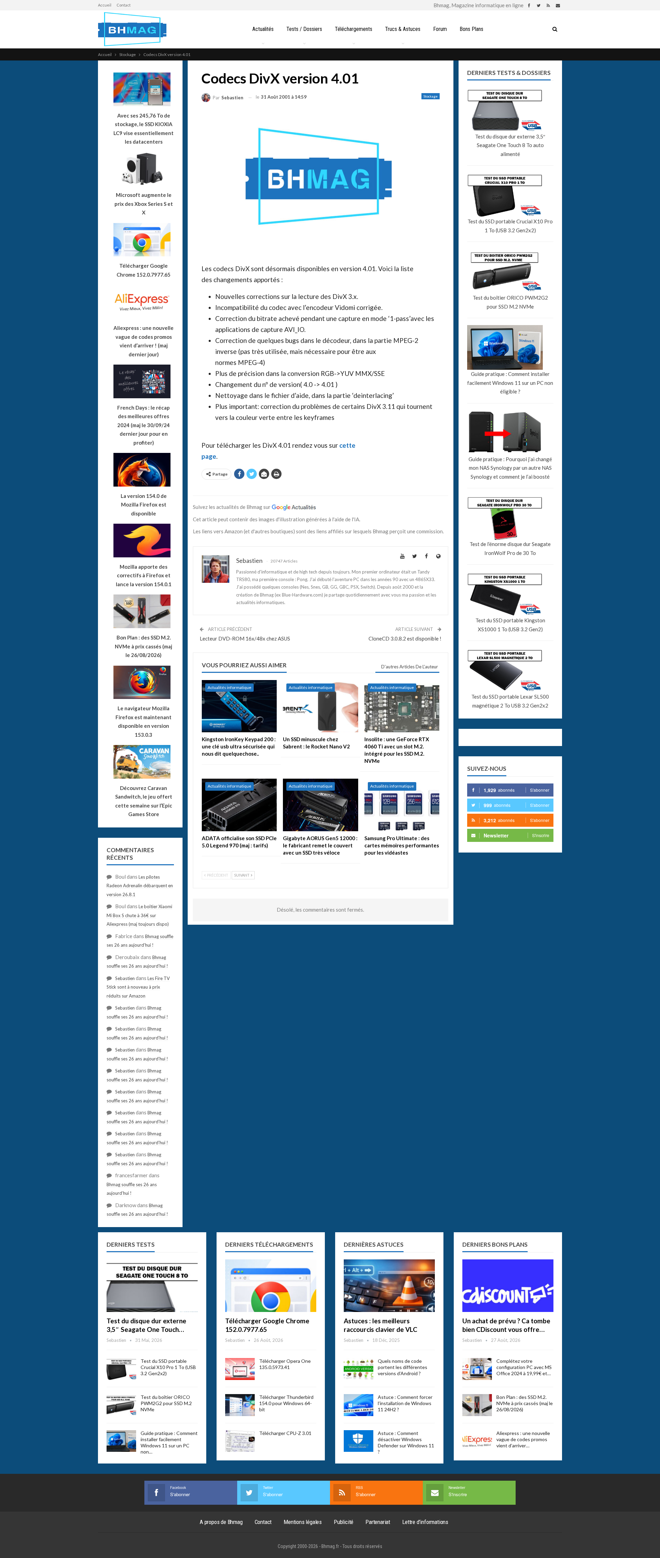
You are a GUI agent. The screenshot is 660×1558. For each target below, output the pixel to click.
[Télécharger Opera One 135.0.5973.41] (240, 1369)
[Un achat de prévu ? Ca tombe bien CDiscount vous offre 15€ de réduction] (507, 1285)
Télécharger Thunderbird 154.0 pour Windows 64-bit (286, 1403)
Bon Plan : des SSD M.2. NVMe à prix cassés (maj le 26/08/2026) (524, 1403)
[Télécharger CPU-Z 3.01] (240, 1441)
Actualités (263, 29)
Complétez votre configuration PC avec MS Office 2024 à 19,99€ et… (524, 1367)
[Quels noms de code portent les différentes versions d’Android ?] (358, 1369)
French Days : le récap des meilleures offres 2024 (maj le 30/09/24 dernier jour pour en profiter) (143, 425)
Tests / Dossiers (304, 29)
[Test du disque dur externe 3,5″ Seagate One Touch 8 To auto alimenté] (152, 1285)
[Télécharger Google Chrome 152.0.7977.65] (270, 1285)
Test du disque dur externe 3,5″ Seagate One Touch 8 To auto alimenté (510, 145)
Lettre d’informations (425, 1521)
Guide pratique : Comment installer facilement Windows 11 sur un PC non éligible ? (510, 382)
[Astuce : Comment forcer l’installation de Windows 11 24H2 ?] (358, 1405)
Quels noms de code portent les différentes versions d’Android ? (402, 1367)
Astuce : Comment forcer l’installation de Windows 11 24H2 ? (405, 1403)
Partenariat (377, 1521)
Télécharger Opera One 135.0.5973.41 (285, 1364)
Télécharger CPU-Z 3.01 (285, 1433)
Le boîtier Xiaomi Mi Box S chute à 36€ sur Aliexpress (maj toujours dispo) (139, 915)
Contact (124, 5)
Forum (440, 29)
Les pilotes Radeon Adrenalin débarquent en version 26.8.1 (140, 885)
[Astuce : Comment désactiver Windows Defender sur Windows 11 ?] (358, 1441)
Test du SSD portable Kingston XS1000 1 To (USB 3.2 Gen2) (510, 624)
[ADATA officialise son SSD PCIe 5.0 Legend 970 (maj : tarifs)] (239, 805)
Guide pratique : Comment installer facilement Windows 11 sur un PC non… (169, 1442)
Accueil (104, 5)
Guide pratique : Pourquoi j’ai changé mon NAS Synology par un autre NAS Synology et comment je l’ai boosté (510, 468)
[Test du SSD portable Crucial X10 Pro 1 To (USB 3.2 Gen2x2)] (121, 1369)
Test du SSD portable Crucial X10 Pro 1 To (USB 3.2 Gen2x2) (510, 225)
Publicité (343, 1521)
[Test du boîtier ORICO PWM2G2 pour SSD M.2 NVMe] (121, 1405)
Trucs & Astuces (402, 29)
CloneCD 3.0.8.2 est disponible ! (404, 638)
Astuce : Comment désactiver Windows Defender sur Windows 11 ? (406, 1442)
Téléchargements (353, 29)
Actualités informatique (229, 687)
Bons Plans (471, 29)
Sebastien (125, 978)
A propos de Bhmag (221, 1521)
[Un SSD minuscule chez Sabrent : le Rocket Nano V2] (320, 706)
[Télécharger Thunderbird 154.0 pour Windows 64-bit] (240, 1405)
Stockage (431, 96)
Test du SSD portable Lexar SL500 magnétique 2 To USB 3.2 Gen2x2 (510, 701)
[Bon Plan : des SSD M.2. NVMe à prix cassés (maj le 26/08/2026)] (477, 1405)
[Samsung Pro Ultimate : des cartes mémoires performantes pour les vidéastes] (401, 805)
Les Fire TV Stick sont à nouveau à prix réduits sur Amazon (138, 987)
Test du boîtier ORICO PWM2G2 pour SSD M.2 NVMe (510, 302)
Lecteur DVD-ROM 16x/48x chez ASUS (245, 638)
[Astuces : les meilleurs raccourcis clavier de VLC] (389, 1285)
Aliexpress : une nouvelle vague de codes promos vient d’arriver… (523, 1439)
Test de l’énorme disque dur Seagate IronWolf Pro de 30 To (510, 548)
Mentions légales (303, 1521)
